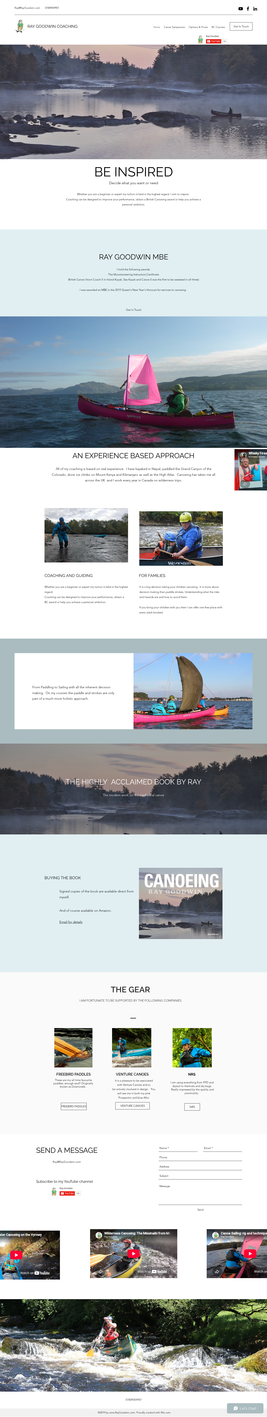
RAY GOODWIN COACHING (52, 26)
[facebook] (248, 8)
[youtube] (240, 8)
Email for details (70, 922)
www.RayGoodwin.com (122, 1412)
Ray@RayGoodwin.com (27, 7)
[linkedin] (255, 8)
